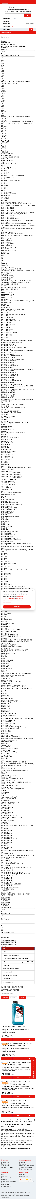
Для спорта (6, 965)
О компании (5, 1165)
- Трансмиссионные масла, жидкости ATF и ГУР (18, 962)
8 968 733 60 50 (6, 19)
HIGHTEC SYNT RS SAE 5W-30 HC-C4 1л (13, 1027)
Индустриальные (8, 978)
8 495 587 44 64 (6, 24)
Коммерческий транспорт (6, 1178)
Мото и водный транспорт (11, 968)
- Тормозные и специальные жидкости (15, 958)
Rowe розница (5, 1164)
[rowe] (19, 19)
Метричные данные (25, 1169)
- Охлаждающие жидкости (11, 955)
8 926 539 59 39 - (8, 26)
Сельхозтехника (8, 982)
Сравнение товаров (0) (7, 993)
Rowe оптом (5, 1162)
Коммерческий (7, 972)
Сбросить (12, 44)
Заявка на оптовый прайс (33, 1069)
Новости (22, 1174)
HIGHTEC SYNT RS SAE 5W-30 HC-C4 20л (13, 1084)
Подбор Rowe (23, 1176)
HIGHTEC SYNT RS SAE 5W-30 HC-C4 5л (13, 1065)
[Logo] (18, 7)
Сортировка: (5, 997)
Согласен (17, 606)
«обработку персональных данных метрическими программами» (13, 600)
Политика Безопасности (26, 1165)
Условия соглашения (25, 1167)
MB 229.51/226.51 (21, 46)
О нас (5, 2)
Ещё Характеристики (8, 941)
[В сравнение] (29, 1039)
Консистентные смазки (10, 975)
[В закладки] (18, 1039)
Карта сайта (22, 1164)
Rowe (3, 37)
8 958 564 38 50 (6, 21)
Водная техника (6, 1186)
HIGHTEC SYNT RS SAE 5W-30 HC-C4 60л (13, 1103)
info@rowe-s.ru (26, 12)
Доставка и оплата (7, 1167)
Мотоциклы (5, 1184)
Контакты (22, 1162)
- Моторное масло (9, 952)
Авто (7, 37)
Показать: (22, 997)
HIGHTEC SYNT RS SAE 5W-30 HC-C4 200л (14, 1046)
